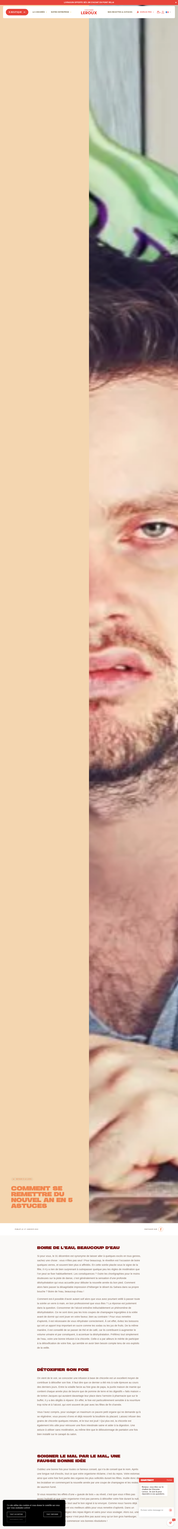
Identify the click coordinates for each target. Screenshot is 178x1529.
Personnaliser (16, 1519)
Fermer (169, 1480)
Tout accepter (16, 1514)
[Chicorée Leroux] (89, 11)
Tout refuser (52, 1514)
